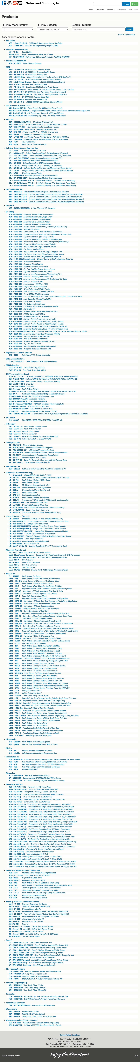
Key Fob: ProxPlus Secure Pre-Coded (30, 272)
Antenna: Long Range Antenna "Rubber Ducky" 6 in (35, 274)
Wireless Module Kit (23, 769)
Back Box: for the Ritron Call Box (29, 776)
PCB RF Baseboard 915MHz (27, 314)
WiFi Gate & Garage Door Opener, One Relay (33, 46)
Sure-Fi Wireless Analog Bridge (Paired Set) (38, 945)
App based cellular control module (29, 552)
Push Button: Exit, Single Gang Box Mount (32, 247)
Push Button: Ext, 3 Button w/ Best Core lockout (35, 673)
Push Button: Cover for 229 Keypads (29, 742)
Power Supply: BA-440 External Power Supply (35, 108)
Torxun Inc (10, 994)
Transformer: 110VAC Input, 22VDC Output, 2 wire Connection (39, 500)
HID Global (10, 418)
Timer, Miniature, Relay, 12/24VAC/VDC (30, 797)
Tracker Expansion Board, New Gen (29, 336)
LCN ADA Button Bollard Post (30, 409)
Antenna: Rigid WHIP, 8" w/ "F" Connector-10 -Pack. (38, 546)
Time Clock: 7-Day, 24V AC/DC (27, 370)
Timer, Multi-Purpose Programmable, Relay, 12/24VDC (36, 794)
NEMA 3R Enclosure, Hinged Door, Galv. (36, 404)
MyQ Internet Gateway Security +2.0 (29, 485)
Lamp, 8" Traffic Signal (24, 431)
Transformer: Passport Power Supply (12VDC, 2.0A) (35, 512)
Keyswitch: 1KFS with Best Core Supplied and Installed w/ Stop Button (43, 601)
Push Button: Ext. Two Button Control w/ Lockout (34, 651)
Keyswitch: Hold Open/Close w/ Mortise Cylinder (34, 626)
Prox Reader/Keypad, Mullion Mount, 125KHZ (33, 411)
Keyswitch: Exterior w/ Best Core (28, 611)
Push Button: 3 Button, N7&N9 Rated (29, 480)
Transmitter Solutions (15, 1003)
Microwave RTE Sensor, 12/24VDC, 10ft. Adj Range (36, 849)
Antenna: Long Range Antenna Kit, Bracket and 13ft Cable (38, 279)
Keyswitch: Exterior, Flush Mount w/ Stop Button (34, 608)
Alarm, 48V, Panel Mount (26, 539)
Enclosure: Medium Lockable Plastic (30, 224)
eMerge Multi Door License (28, 524)
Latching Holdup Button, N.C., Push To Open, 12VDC (35, 857)
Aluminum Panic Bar (27, 399)
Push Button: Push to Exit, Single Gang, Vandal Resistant (37, 893)
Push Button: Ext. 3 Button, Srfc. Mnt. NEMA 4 (33, 676)
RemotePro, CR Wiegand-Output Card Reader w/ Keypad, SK (39, 914)
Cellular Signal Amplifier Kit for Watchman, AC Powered (38, 153)
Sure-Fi (9, 940)
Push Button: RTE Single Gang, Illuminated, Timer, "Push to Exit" (43, 822)
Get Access (133, 10)
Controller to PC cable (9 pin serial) (29, 541)
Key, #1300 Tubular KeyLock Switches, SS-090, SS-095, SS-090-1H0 (42, 867)
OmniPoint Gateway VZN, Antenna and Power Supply (42, 186)
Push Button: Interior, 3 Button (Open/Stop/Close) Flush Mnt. (38, 661)
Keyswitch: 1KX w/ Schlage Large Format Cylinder (35, 638)
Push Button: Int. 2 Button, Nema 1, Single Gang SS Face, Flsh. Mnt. (44, 716)
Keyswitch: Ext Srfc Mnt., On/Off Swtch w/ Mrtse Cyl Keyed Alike (41, 624)
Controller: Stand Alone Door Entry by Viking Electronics (37, 394)
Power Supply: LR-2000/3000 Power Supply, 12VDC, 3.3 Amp (41, 90)
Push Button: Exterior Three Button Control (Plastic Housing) (38, 686)
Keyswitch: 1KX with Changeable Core (30, 618)
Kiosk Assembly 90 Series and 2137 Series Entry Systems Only (40, 234)
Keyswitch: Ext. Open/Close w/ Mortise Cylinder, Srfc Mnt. (38, 711)
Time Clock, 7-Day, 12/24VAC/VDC (29, 802)
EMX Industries (12, 365)
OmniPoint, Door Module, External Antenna (35, 178)
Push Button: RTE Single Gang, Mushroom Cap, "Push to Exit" (42, 817)
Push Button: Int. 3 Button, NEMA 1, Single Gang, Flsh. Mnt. (38, 718)
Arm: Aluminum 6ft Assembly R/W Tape (31, 291)
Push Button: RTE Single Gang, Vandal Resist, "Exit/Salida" (41, 809)
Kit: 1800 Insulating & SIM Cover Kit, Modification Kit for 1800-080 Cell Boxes (45, 297)
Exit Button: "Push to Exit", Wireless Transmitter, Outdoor (40, 834)
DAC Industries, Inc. (14, 189)
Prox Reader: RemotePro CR (26, 919)
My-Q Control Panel (23, 493)
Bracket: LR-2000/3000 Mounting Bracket (37, 82)
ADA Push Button (22, 142)
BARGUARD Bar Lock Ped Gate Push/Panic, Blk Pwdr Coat (38, 996)
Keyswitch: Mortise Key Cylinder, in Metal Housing (35, 239)
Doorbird (10, 206)
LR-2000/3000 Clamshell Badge (29, 70)
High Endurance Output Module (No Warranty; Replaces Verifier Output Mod (49, 111)
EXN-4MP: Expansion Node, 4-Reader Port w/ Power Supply (40, 536)
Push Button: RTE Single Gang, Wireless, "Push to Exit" (39, 832)
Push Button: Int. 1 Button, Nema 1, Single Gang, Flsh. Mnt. (38, 713)
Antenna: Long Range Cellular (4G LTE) (31, 277)
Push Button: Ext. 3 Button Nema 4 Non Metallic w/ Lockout (38, 683)
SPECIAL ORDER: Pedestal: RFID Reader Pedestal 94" (35, 979)
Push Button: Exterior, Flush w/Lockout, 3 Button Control (37, 666)
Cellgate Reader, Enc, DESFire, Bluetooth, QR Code (34, 163)
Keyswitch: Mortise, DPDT (25, 878)
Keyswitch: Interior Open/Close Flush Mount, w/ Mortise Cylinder (40, 589)
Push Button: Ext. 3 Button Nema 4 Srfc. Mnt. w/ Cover (36, 678)
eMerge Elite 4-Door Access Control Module (37, 529)
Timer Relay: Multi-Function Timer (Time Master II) (34, 888)
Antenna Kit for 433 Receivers (32, 1005)
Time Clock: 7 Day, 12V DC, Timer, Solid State (32, 1016)
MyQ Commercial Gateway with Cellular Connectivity (36, 508)
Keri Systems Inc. (13, 466)
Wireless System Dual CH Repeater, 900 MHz (33, 311)
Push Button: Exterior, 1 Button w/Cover (30, 584)
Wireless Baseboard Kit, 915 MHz (29, 316)
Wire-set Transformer (24, 229)
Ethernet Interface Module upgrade (30, 448)
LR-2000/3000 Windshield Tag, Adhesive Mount (35, 102)
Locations (122, 10)
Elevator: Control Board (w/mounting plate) (32, 319)
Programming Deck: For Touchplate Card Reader (34, 917)
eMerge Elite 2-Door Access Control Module (37, 526)
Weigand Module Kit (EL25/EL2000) (30, 475)
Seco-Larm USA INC (14, 784)
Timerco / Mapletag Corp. (17, 983)
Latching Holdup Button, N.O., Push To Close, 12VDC (35, 859)
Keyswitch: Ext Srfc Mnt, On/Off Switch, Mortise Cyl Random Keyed (41, 628)
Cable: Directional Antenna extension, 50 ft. (36, 158)
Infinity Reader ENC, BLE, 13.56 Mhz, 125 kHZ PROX (35, 166)
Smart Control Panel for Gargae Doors (30, 488)
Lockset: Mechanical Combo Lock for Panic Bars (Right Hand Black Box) (46, 199)
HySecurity (10, 424)
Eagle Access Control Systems (19, 353)
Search (126, 4)
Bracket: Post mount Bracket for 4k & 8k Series (33, 744)
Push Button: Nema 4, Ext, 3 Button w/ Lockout (34, 733)
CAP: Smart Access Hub (24, 495)
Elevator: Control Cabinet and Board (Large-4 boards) (36, 324)
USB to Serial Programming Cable (31, 450)
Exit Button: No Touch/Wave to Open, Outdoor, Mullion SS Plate (41, 837)
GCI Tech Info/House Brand (17, 374)
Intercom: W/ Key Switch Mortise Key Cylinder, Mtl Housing (38, 242)
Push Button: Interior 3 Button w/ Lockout (31, 663)
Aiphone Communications (17, 50)
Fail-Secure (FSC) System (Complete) (29, 355)
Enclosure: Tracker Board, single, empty (31, 214)
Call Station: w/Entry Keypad (27, 304)
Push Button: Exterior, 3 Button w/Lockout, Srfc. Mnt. (35, 681)
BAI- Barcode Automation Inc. (18, 106)
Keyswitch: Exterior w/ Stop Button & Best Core (34, 604)
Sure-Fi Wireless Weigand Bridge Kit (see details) (38, 960)
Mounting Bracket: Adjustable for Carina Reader (33, 455)
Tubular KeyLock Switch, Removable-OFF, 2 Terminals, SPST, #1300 (42, 862)
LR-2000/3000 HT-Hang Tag (28, 75)
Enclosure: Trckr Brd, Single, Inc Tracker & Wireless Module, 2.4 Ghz (48, 331)
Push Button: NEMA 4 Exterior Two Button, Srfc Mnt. (35, 653)
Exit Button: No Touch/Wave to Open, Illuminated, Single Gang (42, 842)
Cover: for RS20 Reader (25, 302)
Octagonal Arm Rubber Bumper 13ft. (30, 349)
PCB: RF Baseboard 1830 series (28, 339)
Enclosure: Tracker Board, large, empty (30, 217)
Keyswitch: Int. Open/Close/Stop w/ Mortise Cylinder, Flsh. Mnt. (40, 706)
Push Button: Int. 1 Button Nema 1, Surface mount (34, 721)
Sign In (134, 4)
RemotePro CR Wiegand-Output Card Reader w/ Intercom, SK (38, 911)
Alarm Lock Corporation (16, 61)
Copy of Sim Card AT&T (24, 562)
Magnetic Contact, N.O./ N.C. (28, 854)
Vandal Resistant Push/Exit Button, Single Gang (34, 1023)
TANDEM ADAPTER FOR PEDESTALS (29, 906)
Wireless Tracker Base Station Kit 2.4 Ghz (32, 341)
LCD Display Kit (22, 309)
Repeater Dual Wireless (25, 344)
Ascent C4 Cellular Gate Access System (31, 929)
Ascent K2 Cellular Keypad (26, 931)
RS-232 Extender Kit (24, 544)
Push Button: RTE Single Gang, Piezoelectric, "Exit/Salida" (40, 804)
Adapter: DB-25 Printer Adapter (28, 287)
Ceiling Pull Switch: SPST (25, 691)
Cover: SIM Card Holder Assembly (29, 294)
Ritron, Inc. (10, 773)
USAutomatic (11, 1009)
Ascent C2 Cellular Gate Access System (31, 926)
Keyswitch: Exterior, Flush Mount (28, 596)
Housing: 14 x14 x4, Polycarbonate (29, 976)
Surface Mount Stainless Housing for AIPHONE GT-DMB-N (39, 57)
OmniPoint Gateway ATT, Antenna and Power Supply (42, 181)
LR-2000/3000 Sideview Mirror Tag (29, 97)
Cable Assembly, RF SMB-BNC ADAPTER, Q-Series (35, 778)
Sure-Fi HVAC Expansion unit (30, 943)
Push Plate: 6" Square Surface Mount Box (33, 129)
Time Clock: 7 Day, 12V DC (26, 985)
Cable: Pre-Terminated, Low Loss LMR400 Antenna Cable (38, 460)
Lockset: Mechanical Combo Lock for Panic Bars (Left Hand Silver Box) (45, 197)
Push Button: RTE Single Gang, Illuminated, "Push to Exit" (40, 819)
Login (136, 1055)
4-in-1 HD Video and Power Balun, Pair (33, 789)
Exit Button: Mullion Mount (26, 249)
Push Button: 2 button (25, 429)
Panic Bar (21, 384)
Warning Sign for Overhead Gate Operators (32, 346)
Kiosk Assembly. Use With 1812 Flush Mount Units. (36, 232)
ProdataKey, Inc (12, 757)
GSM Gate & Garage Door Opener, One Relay (35, 43)
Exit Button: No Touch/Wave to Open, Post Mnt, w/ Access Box (42, 847)
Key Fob (18, 924)
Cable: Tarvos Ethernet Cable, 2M (29, 463)
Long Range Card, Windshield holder (30, 299)
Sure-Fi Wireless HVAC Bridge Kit (32, 958)
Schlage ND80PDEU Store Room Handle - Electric (35, 1025)
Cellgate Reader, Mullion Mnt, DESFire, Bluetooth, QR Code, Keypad (41, 171)
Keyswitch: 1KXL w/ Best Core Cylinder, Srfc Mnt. (35, 621)
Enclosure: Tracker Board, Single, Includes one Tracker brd (38, 326)
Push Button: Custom (24, 389)
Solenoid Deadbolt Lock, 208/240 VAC (30, 439)
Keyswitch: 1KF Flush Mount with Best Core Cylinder (36, 591)
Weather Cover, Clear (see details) (28, 898)
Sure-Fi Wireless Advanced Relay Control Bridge (37, 948)
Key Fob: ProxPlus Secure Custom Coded (32, 269)
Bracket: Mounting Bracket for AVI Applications (35, 971)
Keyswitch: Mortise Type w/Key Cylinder (31, 237)
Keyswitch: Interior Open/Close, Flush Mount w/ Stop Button (38, 599)
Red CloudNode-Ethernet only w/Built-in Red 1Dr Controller (38, 762)
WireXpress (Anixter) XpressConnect (22, 1020)
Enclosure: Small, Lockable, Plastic (29, 222)
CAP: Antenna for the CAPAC (28, 503)
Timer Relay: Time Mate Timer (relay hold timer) (33, 890)
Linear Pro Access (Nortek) (17, 516)
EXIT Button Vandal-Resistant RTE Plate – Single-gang (39, 829)
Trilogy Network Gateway (25, 63)
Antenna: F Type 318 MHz (26, 282)
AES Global (10, 41)
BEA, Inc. (10, 119)
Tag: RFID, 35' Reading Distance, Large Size (37, 94)
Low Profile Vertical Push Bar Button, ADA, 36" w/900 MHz (39, 137)
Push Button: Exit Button (25, 576)
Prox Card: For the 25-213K (26, 921)
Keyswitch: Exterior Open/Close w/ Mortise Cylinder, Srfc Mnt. (39, 613)
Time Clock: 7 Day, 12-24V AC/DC (29, 875)
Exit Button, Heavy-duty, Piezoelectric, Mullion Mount (36, 254)
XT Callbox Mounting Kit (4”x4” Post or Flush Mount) (36, 781)
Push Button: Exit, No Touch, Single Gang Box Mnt (35, 252)
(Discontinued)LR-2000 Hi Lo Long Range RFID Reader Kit (40, 77)
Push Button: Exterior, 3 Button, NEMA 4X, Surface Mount (37, 656)
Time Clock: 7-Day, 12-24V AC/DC (29, 696)
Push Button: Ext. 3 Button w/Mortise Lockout (33, 671)
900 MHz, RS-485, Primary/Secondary (38, 557)
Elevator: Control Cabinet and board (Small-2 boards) (36, 321)
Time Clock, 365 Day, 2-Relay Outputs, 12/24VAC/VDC (37, 799)
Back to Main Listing (126, 35)
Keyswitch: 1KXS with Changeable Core (31, 636)
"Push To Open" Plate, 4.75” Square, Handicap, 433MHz (38, 124)
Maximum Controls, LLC (16, 550)
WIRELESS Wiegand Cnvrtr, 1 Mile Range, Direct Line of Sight (38, 570)
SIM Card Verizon (22, 567)
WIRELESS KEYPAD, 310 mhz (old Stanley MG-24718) (36, 519)
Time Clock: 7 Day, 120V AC (27, 988)
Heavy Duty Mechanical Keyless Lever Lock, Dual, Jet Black (39, 192)
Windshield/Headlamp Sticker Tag (28, 505)
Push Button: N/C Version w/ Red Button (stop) (34, 581)
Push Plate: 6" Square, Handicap (27, 144)
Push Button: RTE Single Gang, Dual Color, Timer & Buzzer (40, 827)
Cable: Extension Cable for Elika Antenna (33, 361)
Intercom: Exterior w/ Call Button (28, 904)
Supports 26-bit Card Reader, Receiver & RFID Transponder (44, 555)
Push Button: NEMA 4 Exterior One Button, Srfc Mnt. (35, 586)
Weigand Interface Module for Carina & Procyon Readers (38, 453)
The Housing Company (15, 969)
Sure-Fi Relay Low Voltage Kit (32, 965)
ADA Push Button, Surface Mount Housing (34, 127)
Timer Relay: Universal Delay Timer (30, 736)
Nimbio (9, 748)
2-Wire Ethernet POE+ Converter (32, 208)
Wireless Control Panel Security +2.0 (29, 490)
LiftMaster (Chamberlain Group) (19, 473)
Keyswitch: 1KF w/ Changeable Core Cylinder (33, 594)
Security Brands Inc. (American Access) (22, 902)
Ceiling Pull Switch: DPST (25, 693)
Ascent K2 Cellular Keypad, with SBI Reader (33, 934)
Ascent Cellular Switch (24, 936)
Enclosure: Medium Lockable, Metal (30, 219)
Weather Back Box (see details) (27, 895)
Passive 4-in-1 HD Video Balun (30, 787)
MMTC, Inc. (11, 574)
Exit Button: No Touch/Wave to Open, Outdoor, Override (39, 839)
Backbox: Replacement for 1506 (28, 267)
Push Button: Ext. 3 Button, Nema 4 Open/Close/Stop (36, 731)
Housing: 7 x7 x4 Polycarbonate (28, 974)
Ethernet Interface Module (26, 445)
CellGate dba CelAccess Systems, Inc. (22, 148)
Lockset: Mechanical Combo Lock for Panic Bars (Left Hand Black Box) (45, 194)
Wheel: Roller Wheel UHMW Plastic (29, 289)
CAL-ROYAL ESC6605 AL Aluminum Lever (31, 396)
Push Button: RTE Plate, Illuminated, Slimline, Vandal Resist (41, 812)
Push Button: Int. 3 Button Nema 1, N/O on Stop (34, 728)
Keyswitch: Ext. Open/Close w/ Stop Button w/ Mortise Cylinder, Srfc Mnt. (43, 631)
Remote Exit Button (23, 434)
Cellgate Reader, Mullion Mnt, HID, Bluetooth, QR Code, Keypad (40, 168)
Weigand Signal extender (25, 909)
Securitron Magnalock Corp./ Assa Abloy (23, 870)
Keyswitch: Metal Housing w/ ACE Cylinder (32, 244)
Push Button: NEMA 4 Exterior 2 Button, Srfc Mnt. (34, 646)
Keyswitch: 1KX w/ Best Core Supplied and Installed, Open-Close (40, 616)
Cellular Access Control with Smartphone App (33, 753)
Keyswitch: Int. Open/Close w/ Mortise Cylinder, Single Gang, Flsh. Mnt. (42, 698)
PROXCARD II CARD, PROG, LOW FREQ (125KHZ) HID (35, 420)
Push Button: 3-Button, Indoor (28, 426)
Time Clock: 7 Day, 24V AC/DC (27, 990)
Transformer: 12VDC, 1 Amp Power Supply (33, 87)
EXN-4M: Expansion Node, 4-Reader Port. (32, 534)
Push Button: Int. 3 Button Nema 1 (28, 726)
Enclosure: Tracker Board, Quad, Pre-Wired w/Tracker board (38, 329)
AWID (8, 67)
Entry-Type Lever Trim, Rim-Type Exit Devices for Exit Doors (40, 844)
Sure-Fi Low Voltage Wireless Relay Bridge (36, 953)
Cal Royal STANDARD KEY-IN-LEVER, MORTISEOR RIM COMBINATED (43, 376)
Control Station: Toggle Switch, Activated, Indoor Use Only (38, 227)
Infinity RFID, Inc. (13, 443)
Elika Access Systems (15, 359)
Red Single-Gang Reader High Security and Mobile (34, 767)
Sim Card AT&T (21, 560)
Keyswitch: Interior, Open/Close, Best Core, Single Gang (37, 701)
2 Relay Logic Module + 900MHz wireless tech (33, 132)
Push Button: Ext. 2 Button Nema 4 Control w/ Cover (35, 648)
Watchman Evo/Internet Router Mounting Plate (33, 161)
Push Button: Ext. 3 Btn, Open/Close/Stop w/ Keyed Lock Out (39, 478)
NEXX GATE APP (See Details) (27, 1014)
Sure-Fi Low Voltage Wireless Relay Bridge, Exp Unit (41, 955)
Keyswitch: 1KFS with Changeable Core (31, 606)
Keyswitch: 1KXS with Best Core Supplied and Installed (37, 633)
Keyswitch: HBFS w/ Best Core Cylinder (31, 708)
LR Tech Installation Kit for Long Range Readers (35, 79)
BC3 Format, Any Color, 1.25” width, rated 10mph (37, 116)
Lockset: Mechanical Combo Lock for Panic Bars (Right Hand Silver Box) (46, 202)
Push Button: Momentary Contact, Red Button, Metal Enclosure (39, 641)
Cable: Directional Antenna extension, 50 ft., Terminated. (40, 156)
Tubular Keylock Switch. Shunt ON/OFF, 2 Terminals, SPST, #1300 (42, 864)
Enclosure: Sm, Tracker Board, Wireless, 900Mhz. (34, 334)
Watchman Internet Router (25, 173)
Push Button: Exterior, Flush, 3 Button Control (33, 668)
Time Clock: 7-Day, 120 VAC (27, 368)
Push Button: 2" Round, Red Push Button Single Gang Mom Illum (40, 885)
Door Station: (20, 52)
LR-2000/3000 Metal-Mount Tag (28, 84)
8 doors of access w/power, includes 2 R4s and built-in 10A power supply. (44, 759)
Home (90, 10)
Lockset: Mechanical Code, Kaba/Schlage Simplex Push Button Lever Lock (48, 414)
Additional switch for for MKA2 (27, 880)
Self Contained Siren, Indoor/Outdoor (31, 852)
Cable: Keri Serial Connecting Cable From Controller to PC (37, 469)
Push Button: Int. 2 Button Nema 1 (28, 723)
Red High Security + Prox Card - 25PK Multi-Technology (36, 764)
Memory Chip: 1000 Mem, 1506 (28, 284)
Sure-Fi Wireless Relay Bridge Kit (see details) (36, 963)
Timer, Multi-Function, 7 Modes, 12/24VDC (33, 792)
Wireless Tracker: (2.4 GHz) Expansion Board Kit (41, 259)
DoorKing (10, 212)
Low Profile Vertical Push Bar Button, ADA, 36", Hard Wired (38, 139)
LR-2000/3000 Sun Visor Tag (28, 99)
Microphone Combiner (25, 262)
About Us (111, 10)
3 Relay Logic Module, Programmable (30, 134)
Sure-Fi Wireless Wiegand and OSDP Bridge (37, 950)
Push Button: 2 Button (24, 483)
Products (100, 10)
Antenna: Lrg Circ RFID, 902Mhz (27, 458)
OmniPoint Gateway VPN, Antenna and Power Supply (42, 183)
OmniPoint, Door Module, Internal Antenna (33, 176)
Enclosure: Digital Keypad (26, 264)
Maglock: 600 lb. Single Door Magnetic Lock (32, 873)
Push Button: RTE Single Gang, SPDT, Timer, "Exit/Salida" (40, 814)
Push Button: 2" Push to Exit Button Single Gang (34, 883)
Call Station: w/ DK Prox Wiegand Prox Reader (33, 306)
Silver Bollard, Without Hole (31, 122)
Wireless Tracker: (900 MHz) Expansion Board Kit (35, 257)
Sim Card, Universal (23, 565)
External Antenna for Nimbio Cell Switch (30, 751)
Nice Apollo (11, 739)
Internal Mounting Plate (28, 401)
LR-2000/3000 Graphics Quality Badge (32, 72)
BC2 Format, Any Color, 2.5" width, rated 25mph (36, 113)
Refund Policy (65, 1035)
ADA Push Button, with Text (29, 406)
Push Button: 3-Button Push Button (29, 498)
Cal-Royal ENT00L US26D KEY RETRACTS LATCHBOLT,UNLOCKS (42, 391)
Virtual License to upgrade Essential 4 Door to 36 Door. (39, 521)
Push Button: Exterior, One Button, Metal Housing (34, 579)
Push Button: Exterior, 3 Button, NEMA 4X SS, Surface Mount (39, 658)
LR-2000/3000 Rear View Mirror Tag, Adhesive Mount (37, 92)
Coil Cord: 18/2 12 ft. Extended (27, 643)
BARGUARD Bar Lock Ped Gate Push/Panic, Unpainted (37, 999)
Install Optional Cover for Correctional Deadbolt (33, 436)
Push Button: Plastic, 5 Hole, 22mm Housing (34, 381)
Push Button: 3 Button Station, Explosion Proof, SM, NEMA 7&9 (39, 688)
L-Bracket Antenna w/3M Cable (27, 151)
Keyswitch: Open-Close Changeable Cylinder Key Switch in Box (40, 703)
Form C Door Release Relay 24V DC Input (31, 55)
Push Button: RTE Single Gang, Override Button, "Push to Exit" (41, 807)
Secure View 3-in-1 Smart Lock (29, 510)
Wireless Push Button (24, 1011)
